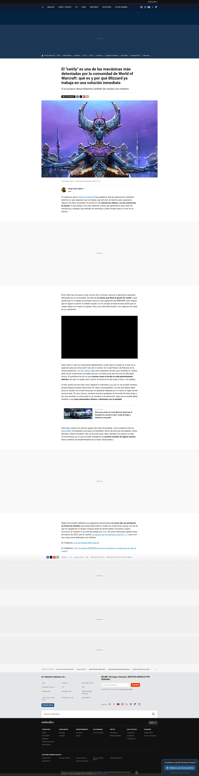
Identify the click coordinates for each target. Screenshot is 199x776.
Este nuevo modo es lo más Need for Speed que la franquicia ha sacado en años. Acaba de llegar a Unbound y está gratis (113, 415)
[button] (76, 188)
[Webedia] (153, 1)
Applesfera (45, 738)
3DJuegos (62, 732)
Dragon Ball (46, 691)
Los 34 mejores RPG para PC (86, 543)
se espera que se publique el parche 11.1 (110, 534)
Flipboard (156, 7)
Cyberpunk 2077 (135, 55)
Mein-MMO (66, 431)
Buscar (153, 714)
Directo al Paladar (98, 732)
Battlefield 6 (86, 698)
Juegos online (79, 557)
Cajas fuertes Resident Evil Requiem (119, 669)
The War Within (83, 371)
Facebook (77, 96)
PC (76, 7)
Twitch (131, 704)
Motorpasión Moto (115, 735)
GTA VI (91, 55)
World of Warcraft (87, 197)
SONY (84, 7)
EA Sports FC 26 (67, 698)
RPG (59, 55)
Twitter (152, 7)
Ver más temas (48, 705)
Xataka (44, 732)
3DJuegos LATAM (64, 758)
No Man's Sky (66, 691)
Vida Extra (62, 735)
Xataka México (46, 758)
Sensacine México (81, 758)
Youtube (149, 7)
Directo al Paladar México (98, 758)
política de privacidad (126, 689)
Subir (151, 722)
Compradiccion (131, 738)
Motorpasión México (116, 758)
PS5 (83, 687)
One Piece (99, 55)
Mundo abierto (67, 55)
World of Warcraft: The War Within (120, 557)
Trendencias (130, 732)
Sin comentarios (69, 96)
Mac (87, 557)
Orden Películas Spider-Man (97, 669)
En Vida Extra (99, 409)
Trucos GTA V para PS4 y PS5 (65, 669)
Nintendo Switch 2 (48, 687)
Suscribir (135, 685)
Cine (43, 683)
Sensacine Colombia (82, 761)
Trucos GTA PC (81, 669)
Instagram (145, 7)
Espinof (78, 735)
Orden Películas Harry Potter (141, 669)
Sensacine (79, 732)
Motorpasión (113, 732)
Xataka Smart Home (48, 741)
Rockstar (77, 55)
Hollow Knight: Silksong (87, 692)
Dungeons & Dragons (111, 55)
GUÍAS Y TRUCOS (64, 7)
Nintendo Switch (87, 683)
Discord (141, 7)
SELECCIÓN (106, 7)
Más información (102, 774)
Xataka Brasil (46, 761)
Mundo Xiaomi (46, 744)
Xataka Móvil (46, 735)
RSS (126, 704)
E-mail (87, 96)
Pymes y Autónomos (150, 735)
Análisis (65, 683)
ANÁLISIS (50, 7)
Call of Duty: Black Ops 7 (48, 699)
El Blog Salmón (148, 732)
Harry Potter (124, 55)
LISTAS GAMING (121, 7)
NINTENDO (94, 7)
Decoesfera (130, 735)
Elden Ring (146, 55)
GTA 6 (84, 55)
